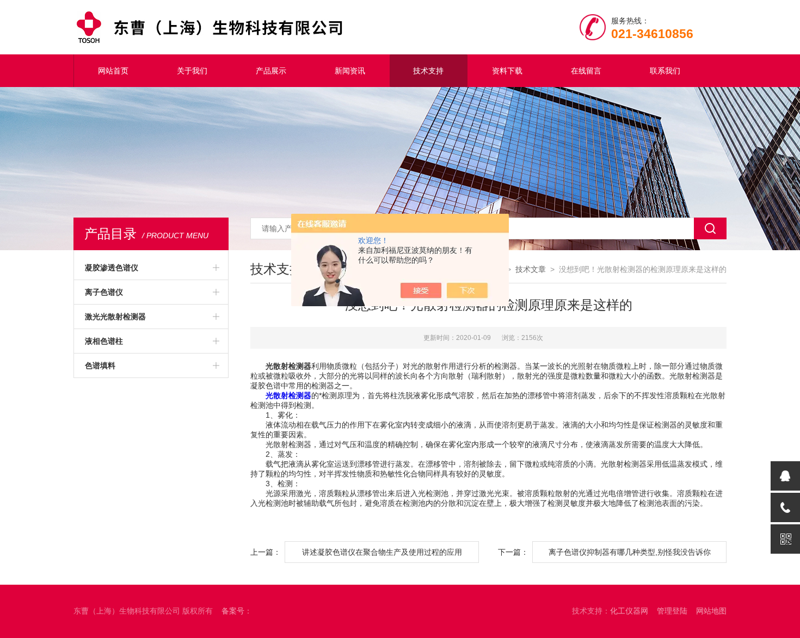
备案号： (236, 610)
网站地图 (711, 610)
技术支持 (428, 70)
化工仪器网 (629, 610)
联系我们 (665, 70)
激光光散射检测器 (115, 316)
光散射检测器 (288, 395)
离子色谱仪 (104, 292)
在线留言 (586, 70)
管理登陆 (672, 610)
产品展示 (271, 70)
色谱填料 (100, 365)
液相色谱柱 (104, 341)
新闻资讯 (350, 70)
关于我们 (192, 70)
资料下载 (507, 70)
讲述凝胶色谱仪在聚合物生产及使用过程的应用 (382, 552)
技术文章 (530, 269)
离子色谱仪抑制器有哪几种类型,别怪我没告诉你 (630, 552)
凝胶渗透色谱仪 (111, 267)
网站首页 (113, 70)
